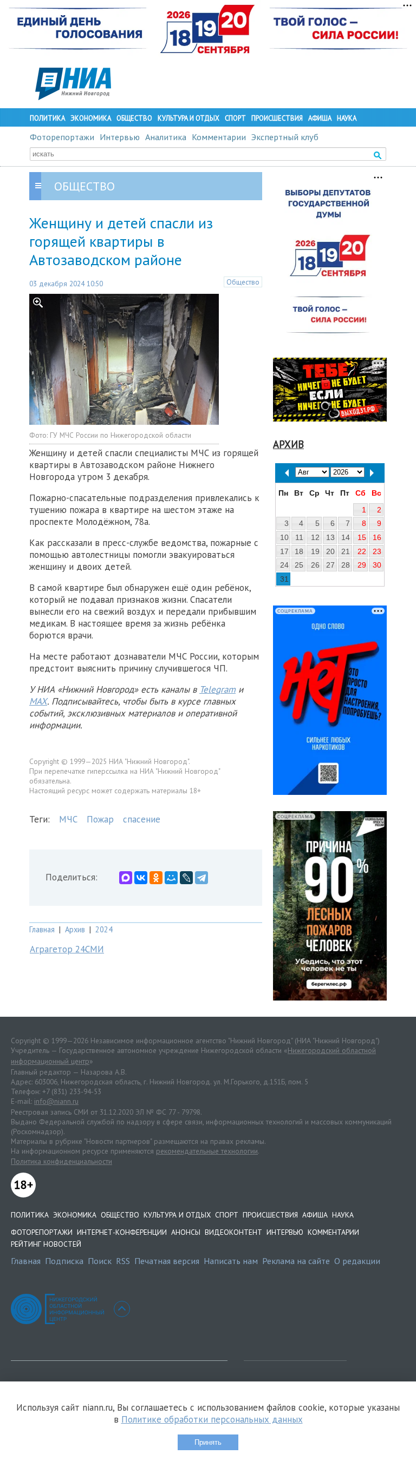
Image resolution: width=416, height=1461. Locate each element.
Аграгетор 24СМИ (67, 949)
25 (299, 565)
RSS (123, 1260)
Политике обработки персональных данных (212, 1419)
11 (299, 537)
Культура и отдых (188, 118)
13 (330, 537)
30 (377, 565)
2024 (104, 929)
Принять (208, 1442)
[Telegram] (201, 877)
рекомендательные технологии (207, 1151)
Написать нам (231, 1260)
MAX (38, 701)
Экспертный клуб (284, 136)
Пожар (100, 819)
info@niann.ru (56, 1101)
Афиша (320, 118)
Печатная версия (166, 1260)
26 (315, 565)
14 (345, 537)
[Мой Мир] (171, 877)
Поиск (100, 1260)
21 (345, 551)
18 (299, 551)
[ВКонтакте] (140, 877)
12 (315, 537)
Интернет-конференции (122, 1232)
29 (362, 565)
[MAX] (125, 877)
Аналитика (165, 136)
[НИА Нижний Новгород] (73, 97)
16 (377, 537)
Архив (75, 929)
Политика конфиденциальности (61, 1161)
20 (330, 551)
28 (345, 565)
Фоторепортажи (62, 136)
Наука (346, 118)
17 (284, 551)
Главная (42, 929)
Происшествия (277, 118)
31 (284, 579)
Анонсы (185, 1232)
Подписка (64, 1260)
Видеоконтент (233, 1232)
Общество (134, 118)
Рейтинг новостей (46, 1244)
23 (377, 551)
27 (330, 565)
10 (284, 537)
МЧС (68, 819)
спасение (141, 819)
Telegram (217, 689)
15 (362, 537)
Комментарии (219, 136)
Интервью (120, 136)
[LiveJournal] (186, 877)
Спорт (235, 118)
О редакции (357, 1260)
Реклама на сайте (296, 1260)
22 (362, 551)
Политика (47, 118)
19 (315, 551)
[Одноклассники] (156, 877)
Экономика (90, 118)
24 (284, 565)
